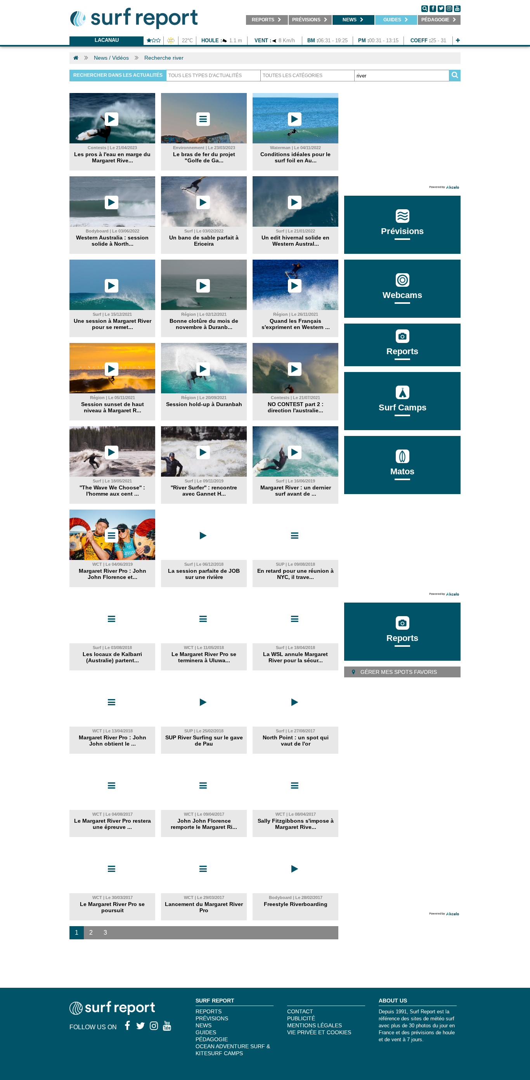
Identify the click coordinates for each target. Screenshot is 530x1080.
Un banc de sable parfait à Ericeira (204, 240)
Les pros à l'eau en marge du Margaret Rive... (112, 157)
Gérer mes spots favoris (398, 672)
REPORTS (209, 1011)
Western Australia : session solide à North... (112, 240)
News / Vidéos (111, 58)
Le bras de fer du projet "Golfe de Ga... (204, 157)
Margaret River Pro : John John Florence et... (112, 574)
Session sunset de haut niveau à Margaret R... (112, 407)
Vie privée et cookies (319, 1032)
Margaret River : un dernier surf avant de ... (295, 490)
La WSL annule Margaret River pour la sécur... (295, 657)
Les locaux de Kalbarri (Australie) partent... (112, 657)
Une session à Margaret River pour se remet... (112, 324)
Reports (402, 351)
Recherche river (164, 58)
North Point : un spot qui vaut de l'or (296, 740)
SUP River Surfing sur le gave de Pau (204, 740)
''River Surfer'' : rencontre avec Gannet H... (204, 490)
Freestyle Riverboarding (295, 904)
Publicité (301, 1018)
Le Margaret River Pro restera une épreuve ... (112, 824)
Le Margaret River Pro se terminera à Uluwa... (203, 657)
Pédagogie (212, 1039)
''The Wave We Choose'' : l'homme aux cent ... (112, 490)
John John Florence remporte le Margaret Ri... (204, 824)
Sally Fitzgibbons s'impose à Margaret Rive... (296, 824)
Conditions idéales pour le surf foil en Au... (295, 157)
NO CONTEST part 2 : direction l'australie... (296, 407)
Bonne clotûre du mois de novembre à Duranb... (204, 324)
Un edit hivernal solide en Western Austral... (295, 240)
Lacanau (107, 40)
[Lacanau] (458, 40)
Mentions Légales (314, 1025)
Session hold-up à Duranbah (204, 404)
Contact (300, 1011)
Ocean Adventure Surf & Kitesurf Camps (233, 1049)
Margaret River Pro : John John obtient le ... (112, 740)
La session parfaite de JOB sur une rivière (204, 574)
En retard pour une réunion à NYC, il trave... (295, 574)
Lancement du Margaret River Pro (204, 907)
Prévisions (212, 1018)
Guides (206, 1032)
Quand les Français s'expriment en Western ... (296, 324)
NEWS (203, 1025)
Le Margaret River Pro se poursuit (112, 907)
